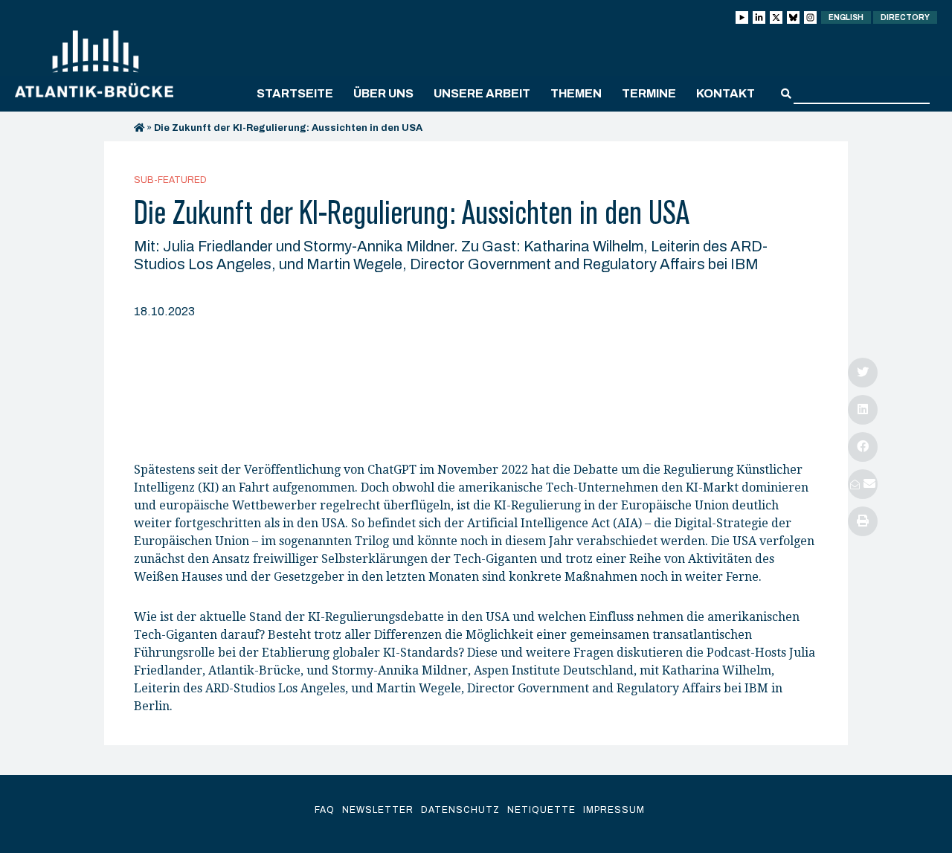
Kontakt (725, 93)
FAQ (325, 810)
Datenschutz (460, 810)
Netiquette (541, 810)
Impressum (614, 810)
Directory (905, 17)
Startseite (295, 93)
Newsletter (378, 810)
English (846, 17)
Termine (649, 93)
